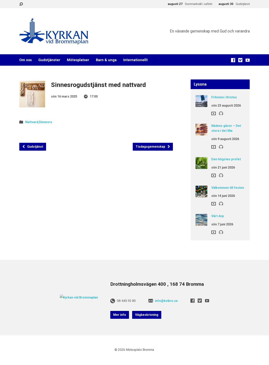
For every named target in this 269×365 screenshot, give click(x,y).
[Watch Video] (213, 113)
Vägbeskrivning (146, 315)
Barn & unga (106, 60)
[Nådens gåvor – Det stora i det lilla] (201, 133)
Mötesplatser (78, 60)
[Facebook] (233, 60)
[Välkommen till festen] (201, 194)
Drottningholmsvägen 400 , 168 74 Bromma (157, 284)
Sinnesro (45, 122)
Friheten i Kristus (224, 97)
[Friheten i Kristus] (201, 104)
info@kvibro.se (166, 301)
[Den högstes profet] (201, 166)
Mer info (119, 315)
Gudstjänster (49, 60)
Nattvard (31, 122)
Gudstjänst (34, 146)
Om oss (25, 60)
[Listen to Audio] (221, 113)
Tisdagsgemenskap (151, 146)
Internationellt (135, 60)
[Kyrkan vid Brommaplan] (79, 297)
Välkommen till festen (227, 188)
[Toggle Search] (21, 4)
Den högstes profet (226, 159)
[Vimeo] (240, 60)
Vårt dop (217, 216)
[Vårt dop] (201, 223)
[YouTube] (248, 60)
